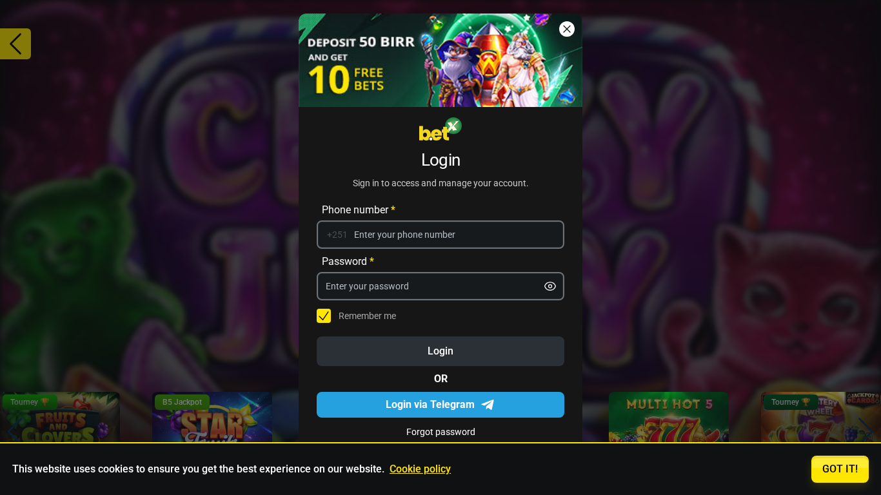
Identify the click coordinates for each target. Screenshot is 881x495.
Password (348, 261)
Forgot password (440, 431)
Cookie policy (420, 469)
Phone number (358, 209)
